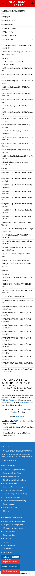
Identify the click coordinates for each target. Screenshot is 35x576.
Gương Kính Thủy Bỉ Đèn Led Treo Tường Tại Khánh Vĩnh (16, 199)
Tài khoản (4, 270)
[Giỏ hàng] (32, 3)
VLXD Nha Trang (7, 400)
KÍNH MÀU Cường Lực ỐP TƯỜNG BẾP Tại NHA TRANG (16, 236)
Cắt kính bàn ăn (8, 549)
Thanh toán (5, 274)
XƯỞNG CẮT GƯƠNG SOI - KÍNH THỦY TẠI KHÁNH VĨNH (16, 339)
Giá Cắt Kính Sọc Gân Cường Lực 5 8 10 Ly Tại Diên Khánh (17, 132)
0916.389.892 (20, 417)
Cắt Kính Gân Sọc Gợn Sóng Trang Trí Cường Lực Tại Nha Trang (16, 53)
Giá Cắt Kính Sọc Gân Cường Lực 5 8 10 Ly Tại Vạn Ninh (17, 157)
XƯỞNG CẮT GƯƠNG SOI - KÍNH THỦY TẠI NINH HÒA (16, 352)
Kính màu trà (7, 542)
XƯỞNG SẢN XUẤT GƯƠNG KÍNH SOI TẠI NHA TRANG (17, 364)
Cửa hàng (4, 58)
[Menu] (2, 3)
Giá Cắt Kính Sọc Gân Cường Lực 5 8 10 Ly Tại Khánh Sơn (17, 138)
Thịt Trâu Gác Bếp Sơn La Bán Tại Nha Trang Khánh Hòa (16, 291)
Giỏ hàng (4, 168)
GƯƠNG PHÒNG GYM (8, 36)
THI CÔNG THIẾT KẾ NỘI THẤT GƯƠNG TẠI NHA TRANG (16, 279)
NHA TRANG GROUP (17, 3)
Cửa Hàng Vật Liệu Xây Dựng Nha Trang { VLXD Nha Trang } (15, 63)
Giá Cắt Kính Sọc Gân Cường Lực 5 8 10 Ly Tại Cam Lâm (17, 119)
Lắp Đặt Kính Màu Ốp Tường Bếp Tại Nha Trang (15, 255)
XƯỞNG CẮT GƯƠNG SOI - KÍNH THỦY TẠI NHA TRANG (16, 345)
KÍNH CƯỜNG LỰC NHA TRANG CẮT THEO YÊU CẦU (16, 224)
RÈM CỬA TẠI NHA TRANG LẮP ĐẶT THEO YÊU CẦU (16, 265)
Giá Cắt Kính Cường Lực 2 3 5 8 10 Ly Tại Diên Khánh (17, 82)
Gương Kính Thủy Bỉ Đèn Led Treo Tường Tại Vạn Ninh (16, 217)
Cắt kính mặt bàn (9, 545)
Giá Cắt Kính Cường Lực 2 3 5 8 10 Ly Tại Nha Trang (17, 101)
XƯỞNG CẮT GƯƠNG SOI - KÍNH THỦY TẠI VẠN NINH (16, 358)
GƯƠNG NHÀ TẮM (7, 32)
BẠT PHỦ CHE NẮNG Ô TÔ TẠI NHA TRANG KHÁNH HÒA (16, 47)
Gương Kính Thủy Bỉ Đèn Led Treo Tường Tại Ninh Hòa (16, 211)
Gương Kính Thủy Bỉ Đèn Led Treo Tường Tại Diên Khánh (16, 186)
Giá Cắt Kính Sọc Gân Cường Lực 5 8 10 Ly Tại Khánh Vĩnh (17, 145)
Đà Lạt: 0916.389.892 (9, 562)
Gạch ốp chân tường (10, 507)
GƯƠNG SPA (5, 17)
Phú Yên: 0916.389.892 (9, 566)
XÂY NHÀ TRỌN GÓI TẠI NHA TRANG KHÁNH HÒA (17, 301)
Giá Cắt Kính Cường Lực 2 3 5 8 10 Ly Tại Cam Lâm (17, 69)
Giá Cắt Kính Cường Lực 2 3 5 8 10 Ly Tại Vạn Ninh (17, 113)
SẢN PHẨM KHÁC (7, 40)
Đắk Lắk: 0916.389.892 (10, 571)
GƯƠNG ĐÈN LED (7, 24)
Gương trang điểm (9, 532)
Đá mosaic (6, 511)
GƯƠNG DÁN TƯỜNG (8, 28)
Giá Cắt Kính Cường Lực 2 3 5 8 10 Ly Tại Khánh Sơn (15, 88)
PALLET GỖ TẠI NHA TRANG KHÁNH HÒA (15, 260)
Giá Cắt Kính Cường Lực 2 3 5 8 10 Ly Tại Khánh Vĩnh (15, 94)
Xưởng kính (7, 538)
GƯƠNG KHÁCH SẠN (8, 21)
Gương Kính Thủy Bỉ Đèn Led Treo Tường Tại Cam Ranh (16, 180)
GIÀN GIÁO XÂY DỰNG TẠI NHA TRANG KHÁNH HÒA (14, 163)
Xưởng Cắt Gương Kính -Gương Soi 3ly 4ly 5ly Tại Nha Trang (16, 308)
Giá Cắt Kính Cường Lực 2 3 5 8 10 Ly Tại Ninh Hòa (17, 107)
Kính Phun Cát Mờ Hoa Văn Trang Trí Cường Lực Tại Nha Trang (16, 249)
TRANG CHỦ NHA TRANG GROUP (12, 296)
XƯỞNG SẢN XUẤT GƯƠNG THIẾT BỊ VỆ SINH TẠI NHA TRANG (17, 370)
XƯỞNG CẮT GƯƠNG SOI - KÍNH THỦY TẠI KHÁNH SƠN (16, 333)
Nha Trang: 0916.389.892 (10, 557)
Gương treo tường (9, 504)
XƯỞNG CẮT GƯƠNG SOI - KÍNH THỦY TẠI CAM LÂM (16, 314)
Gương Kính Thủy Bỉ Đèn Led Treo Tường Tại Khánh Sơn (16, 192)
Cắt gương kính (8, 525)
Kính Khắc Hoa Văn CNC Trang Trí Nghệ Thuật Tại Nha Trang (17, 230)
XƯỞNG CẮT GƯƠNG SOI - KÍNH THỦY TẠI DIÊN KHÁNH (16, 327)
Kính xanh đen (7, 552)
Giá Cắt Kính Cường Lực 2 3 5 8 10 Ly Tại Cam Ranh (17, 76)
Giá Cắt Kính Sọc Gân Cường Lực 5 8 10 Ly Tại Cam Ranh (17, 126)
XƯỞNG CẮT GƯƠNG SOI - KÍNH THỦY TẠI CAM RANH (16, 320)
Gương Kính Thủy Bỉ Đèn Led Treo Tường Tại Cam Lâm (16, 173)
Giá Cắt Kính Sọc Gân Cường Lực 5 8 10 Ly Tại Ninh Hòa (17, 151)
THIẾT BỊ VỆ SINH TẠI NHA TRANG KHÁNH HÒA (16, 285)
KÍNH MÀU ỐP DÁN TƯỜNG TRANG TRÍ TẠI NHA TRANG (16, 242)
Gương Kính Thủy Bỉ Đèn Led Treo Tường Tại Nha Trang (16, 205)
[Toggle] (33, 39)
